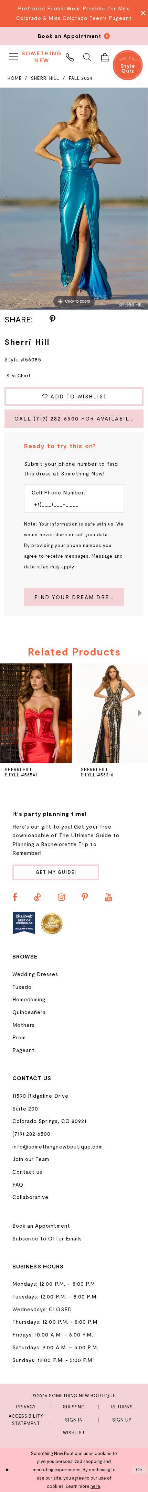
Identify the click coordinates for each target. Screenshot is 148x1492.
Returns (122, 1406)
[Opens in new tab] (24, 923)
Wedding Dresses (35, 974)
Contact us (27, 1172)
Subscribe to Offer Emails (47, 1238)
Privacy (25, 1406)
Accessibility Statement (26, 1419)
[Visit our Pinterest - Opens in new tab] (85, 897)
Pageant (23, 1050)
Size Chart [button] (19, 375)
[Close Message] (141, 13)
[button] (13, 57)
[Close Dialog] (6, 1470)
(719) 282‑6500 (31, 1134)
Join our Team (31, 1159)
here (95, 1486)
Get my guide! (56, 872)
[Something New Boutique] (41, 57)
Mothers (23, 1025)
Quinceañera (29, 1012)
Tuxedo (22, 987)
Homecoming (29, 999)
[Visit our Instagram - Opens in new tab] (61, 897)
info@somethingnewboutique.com (57, 1146)
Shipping (74, 1406)
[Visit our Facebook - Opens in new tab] (14, 897)
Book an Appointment (41, 1225)
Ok (140, 1469)
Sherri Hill (45, 78)
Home (15, 78)
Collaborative (30, 1197)
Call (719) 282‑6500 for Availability (77, 418)
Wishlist (74, 1432)
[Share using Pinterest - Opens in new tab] (52, 319)
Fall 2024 (81, 78)
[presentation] (36, 713)
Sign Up (121, 1420)
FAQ (17, 1184)
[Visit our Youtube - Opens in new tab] (108, 897)
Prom (19, 1037)
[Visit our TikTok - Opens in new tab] (37, 897)
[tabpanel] (74, 199)
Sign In (74, 1420)
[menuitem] (13, 57)
